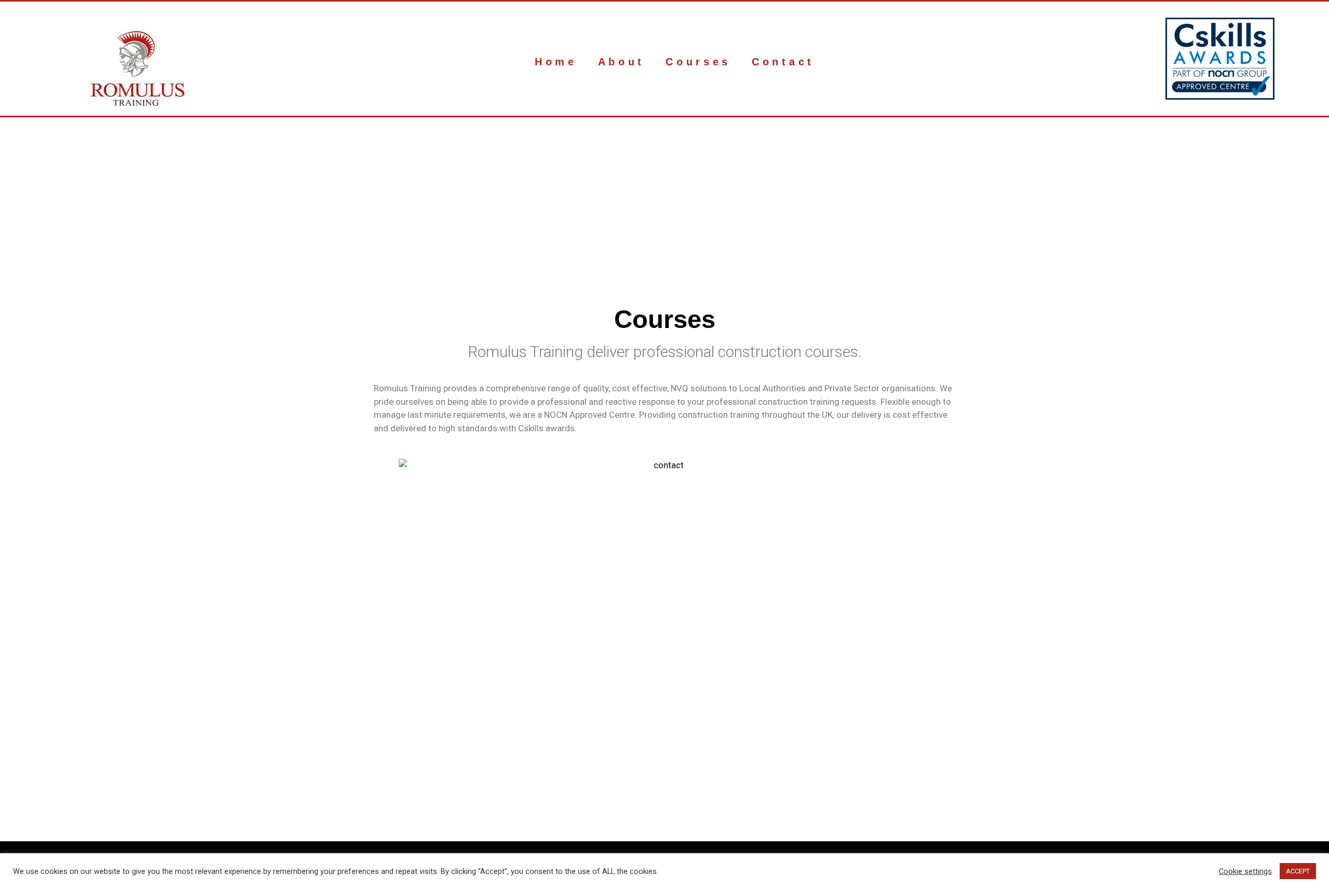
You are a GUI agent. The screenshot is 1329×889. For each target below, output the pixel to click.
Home (556, 61)
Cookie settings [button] (1245, 871)
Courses (698, 61)
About (621, 61)
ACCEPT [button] (1298, 871)
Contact (783, 61)
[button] (311, 218)
